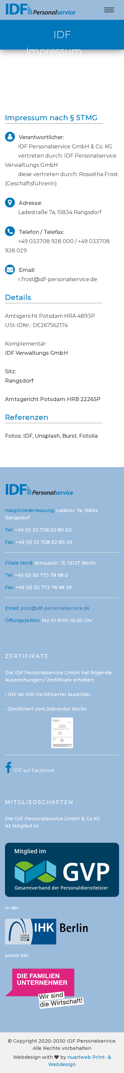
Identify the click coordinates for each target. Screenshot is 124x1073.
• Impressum (61, 64)
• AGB (91, 73)
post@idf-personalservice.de (55, 608)
